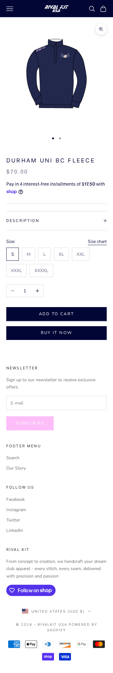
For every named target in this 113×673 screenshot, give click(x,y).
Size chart (97, 241)
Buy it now (56, 333)
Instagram (16, 510)
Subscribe (30, 423)
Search (12, 458)
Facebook (15, 499)
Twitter (13, 520)
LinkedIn (14, 530)
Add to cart (56, 314)
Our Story (16, 468)
